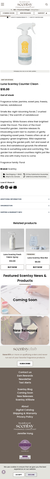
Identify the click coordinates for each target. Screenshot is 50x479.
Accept (19, 475)
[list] (25, 10)
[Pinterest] (6, 187)
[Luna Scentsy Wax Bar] (37, 241)
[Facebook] (2, 187)
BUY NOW (12, 267)
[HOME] (7, 17)
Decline (31, 475)
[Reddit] (10, 187)
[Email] (15, 187)
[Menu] (2, 4)
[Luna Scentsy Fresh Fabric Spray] (12, 241)
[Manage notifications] (3, 472)
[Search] (46, 4)
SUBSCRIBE (25, 363)
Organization (6, 206)
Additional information (10, 199)
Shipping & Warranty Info (11, 212)
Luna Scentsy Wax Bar (37, 258)
